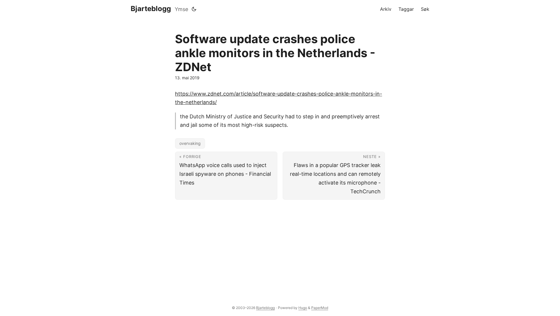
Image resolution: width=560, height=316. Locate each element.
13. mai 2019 (187, 77)
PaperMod (319, 308)
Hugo (302, 308)
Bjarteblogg (151, 8)
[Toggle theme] (193, 9)
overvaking (190, 143)
